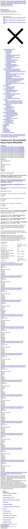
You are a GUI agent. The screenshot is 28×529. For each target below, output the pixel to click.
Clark (2, 390)
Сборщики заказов (7, 121)
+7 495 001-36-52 (4, 11)
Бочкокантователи (7, 119)
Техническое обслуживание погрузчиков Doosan (11, 434)
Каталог (6, 134)
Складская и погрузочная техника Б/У (11, 93)
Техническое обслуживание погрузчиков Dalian (11, 422)
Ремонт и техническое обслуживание (11, 69)
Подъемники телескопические (10, 112)
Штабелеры (5, 85)
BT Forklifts (3, 310)
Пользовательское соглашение (10, 493)
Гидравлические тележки (8, 49)
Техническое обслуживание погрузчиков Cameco (11, 315)
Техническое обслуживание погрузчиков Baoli (11, 289)
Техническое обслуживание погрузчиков (10, 135)
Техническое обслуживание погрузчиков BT (10, 301)
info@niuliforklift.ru (5, 9)
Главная (2, 134)
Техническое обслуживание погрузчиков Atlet (11, 276)
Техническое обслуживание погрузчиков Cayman (11, 342)
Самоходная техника (7, 89)
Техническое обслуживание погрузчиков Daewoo (11, 407)
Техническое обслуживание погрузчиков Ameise (11, 264)
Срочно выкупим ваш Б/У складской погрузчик (12, 184)
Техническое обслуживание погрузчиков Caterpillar (12, 327)
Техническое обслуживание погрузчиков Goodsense (12, 461)
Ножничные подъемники (8, 115)
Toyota (2, 376)
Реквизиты (5, 492)
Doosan (2, 444)
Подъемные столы (7, 108)
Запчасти (5, 99)
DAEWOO (3, 417)
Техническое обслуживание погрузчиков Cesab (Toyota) (13, 366)
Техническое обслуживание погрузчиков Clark (11, 381)
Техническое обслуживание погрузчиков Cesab (11, 354)
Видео (4, 490)
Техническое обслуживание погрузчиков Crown (11, 395)
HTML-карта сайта (7, 495)
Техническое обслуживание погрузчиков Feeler (11, 449)
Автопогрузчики (7, 104)
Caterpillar (3, 337)
